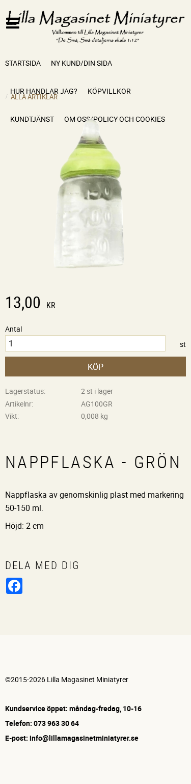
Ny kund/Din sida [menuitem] (81, 63)
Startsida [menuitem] (23, 63)
